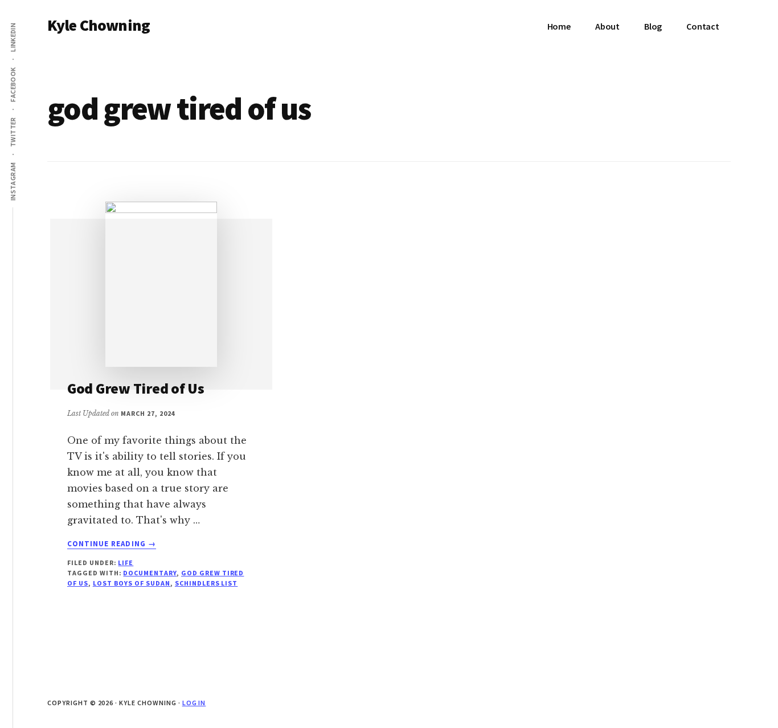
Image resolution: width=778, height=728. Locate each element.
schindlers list (206, 583)
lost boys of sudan (131, 583)
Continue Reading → (111, 544)
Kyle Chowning (98, 25)
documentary (150, 573)
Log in (194, 702)
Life (125, 562)
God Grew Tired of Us (135, 388)
